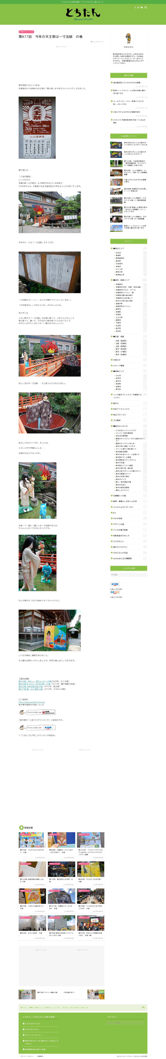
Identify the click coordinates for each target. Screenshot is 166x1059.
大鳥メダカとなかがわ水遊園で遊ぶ (126, 112)
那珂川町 (131, 272)
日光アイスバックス (129, 409)
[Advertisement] (61, 64)
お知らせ (129, 360)
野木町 (130, 389)
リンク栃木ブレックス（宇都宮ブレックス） (129, 396)
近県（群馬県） (130, 346)
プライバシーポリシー (33, 1035)
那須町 (131, 255)
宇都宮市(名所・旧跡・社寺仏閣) (131, 287)
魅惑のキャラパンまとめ (130, 443)
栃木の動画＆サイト (130, 474)
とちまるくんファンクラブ (130, 430)
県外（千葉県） (130, 352)
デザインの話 (129, 524)
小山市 (131, 375)
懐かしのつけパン (131, 490)
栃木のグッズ (130, 479)
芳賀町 (131, 312)
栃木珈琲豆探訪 (131, 452)
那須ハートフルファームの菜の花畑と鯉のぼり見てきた (129, 91)
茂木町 (131, 331)
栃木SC (129, 403)
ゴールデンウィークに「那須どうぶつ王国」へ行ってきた (128, 102)
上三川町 (130, 317)
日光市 (131, 253)
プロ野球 (129, 420)
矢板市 (131, 266)
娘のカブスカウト (129, 547)
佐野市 (131, 386)
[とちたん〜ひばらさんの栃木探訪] (83, 22)
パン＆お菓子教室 (129, 530)
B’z (129, 513)
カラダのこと (129, 541)
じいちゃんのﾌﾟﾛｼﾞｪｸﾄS (129, 507)
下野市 (131, 323)
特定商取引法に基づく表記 (35, 1049)
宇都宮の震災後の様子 (131, 295)
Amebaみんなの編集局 (129, 558)
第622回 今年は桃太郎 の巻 (31, 686)
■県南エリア (129, 371)
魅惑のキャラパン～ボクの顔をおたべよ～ (131, 440)
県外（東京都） (130, 349)
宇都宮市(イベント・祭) (26, 32)
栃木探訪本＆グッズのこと (131, 460)
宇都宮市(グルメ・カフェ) (131, 290)
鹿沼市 (131, 309)
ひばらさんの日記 (129, 553)
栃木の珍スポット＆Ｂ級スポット (131, 471)
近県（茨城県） (131, 343)
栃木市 (131, 381)
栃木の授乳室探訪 (131, 487)
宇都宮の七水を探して (130, 298)
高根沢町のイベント (131, 306)
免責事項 (40, 1056)
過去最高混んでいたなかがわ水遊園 (126, 82)
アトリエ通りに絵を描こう (130, 449)
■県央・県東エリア (129, 280)
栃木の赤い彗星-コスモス (131, 446)
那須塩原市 (131, 258)
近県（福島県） (131, 341)
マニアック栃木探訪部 (131, 433)
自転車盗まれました (129, 535)
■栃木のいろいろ (129, 426)
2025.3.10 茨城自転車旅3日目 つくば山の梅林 (129, 121)
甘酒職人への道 (129, 496)
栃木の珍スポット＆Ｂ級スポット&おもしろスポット (41, 1042)
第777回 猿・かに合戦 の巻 (31, 689)
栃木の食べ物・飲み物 (131, 468)
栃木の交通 (131, 463)
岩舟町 (130, 384)
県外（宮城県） (130, 354)
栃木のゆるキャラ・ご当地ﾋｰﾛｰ (131, 454)
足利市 (131, 378)
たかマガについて (32, 1029)
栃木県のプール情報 (131, 457)
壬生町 (131, 326)
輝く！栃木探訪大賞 (130, 482)
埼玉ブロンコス (129, 415)
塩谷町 (131, 261)
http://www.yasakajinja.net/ (32, 702)
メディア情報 (129, 365)
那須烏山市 (131, 275)
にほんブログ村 (116, 589)
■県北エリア (129, 248)
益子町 (131, 328)
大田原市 (131, 264)
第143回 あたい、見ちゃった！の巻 (35, 681)
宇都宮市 (131, 284)
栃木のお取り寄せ (130, 476)
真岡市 (131, 320)
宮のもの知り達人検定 (130, 301)
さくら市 (131, 269)
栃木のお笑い (130, 485)
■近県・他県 (129, 336)
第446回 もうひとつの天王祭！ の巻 (34, 684)
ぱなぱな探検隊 (131, 436)
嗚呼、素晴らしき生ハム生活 (129, 501)
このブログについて (32, 1024)
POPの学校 (129, 518)
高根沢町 (131, 304)
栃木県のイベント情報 (131, 465)
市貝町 (131, 314)
